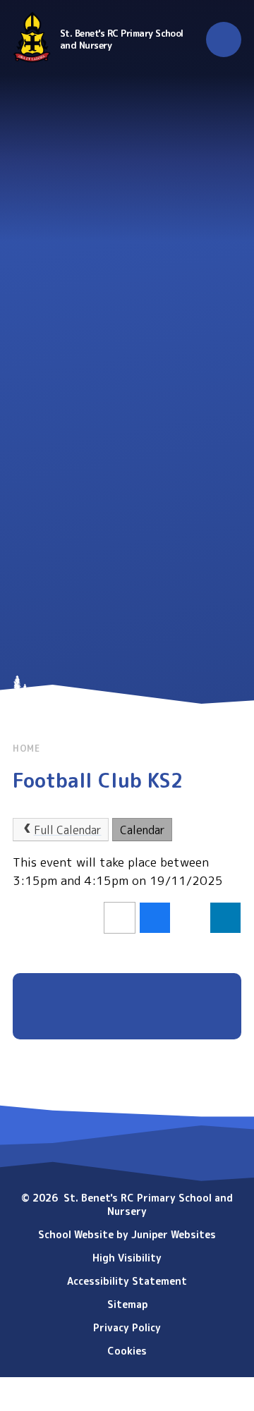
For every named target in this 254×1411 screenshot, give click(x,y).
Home (26, 749)
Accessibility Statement (127, 1281)
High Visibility (127, 1257)
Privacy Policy (127, 1327)
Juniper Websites (173, 1234)
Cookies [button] (127, 1350)
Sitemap (127, 1304)
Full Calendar (68, 830)
